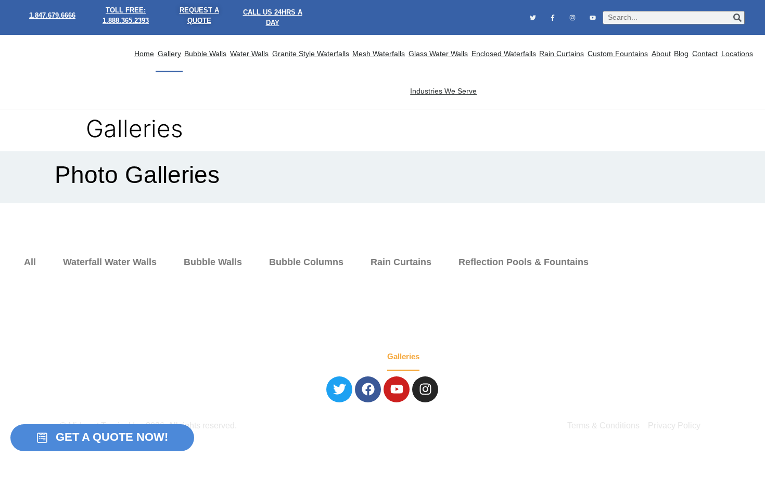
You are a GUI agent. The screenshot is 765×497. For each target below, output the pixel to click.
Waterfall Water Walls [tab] (110, 262)
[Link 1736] (425, 389)
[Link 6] (553, 17)
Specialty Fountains (343, 356)
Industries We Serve (443, 91)
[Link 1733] (339, 389)
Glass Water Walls (438, 53)
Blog (681, 53)
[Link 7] (572, 17)
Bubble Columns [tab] (306, 262)
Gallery (169, 53)
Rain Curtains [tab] (401, 262)
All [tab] (30, 262)
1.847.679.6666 (52, 15)
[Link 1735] (397, 389)
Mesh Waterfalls (378, 53)
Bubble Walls (205, 53)
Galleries (403, 356)
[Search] (737, 17)
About (661, 53)
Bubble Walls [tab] (213, 262)
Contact (705, 53)
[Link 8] (593, 17)
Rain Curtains (561, 53)
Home (144, 53)
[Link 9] (66, 72)
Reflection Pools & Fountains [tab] (523, 262)
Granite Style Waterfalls (310, 53)
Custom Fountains (618, 53)
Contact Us (502, 356)
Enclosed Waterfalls (503, 53)
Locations (737, 53)
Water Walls (249, 53)
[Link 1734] (368, 389)
